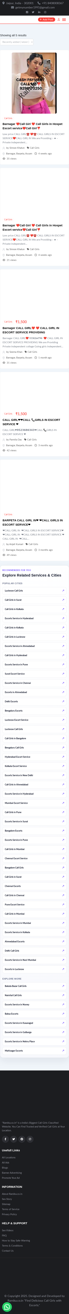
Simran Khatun (17, 148)
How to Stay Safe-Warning (16, 1241)
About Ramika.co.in (12, 1194)
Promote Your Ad (11, 1178)
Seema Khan (15, 352)
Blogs (5, 1168)
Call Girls (8, 118)
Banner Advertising (12, 1173)
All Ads (5, 1163)
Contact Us (8, 1251)
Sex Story (7, 1199)
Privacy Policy (9, 1214)
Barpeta (20, 153)
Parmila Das (15, 440)
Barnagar (10, 153)
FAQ (4, 1235)
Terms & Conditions (12, 1246)
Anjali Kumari (16, 544)
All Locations (9, 1157)
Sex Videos (7, 1230)
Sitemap (6, 1204)
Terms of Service (10, 1209)
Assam (28, 153)
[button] (7, 1307)
